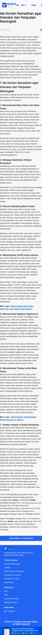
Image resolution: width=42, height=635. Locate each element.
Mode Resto (8, 582)
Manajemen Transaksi (12, 575)
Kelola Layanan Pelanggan (14, 571)
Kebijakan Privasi (10, 602)
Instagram (11, 611)
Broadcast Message (11, 564)
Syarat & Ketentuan (11, 599)
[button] (24, 5)
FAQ (5, 591)
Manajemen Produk (11, 579)
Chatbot (7, 567)
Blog (6, 595)
